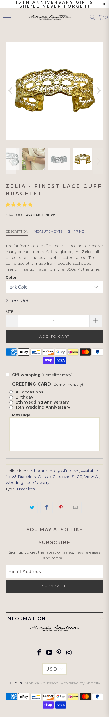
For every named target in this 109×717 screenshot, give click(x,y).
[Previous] (10, 91)
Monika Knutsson (41, 682)
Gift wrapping (42, 374)
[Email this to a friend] (76, 507)
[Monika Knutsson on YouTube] (49, 653)
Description (17, 231)
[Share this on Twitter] (32, 507)
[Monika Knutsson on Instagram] (69, 653)
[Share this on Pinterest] (61, 507)
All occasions (29, 392)
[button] (20, 204)
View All (91, 476)
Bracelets (27, 476)
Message (21, 414)
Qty (9, 310)
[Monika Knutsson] (49, 17)
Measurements (48, 231)
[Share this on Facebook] (46, 507)
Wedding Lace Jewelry (27, 482)
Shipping (76, 231)
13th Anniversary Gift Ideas (54, 470)
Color (11, 277)
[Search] (92, 17)
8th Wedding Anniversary (42, 402)
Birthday (24, 397)
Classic (44, 476)
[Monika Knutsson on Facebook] (39, 653)
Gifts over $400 (67, 476)
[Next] (98, 91)
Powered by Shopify (80, 682)
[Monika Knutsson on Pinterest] (59, 653)
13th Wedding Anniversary (43, 407)
